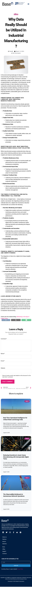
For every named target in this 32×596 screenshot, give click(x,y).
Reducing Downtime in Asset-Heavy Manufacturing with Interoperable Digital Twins (16, 457)
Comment (4, 339)
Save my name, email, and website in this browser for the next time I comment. (16, 376)
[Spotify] (20, 532)
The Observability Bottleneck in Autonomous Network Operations (13, 495)
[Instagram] (10, 532)
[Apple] (17, 532)
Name (3, 353)
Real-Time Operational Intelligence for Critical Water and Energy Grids (15, 419)
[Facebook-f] (13, 532)
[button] (28, 4)
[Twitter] (6, 532)
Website (3, 368)
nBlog (16, 14)
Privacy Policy (20, 569)
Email (3, 361)
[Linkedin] (3, 532)
